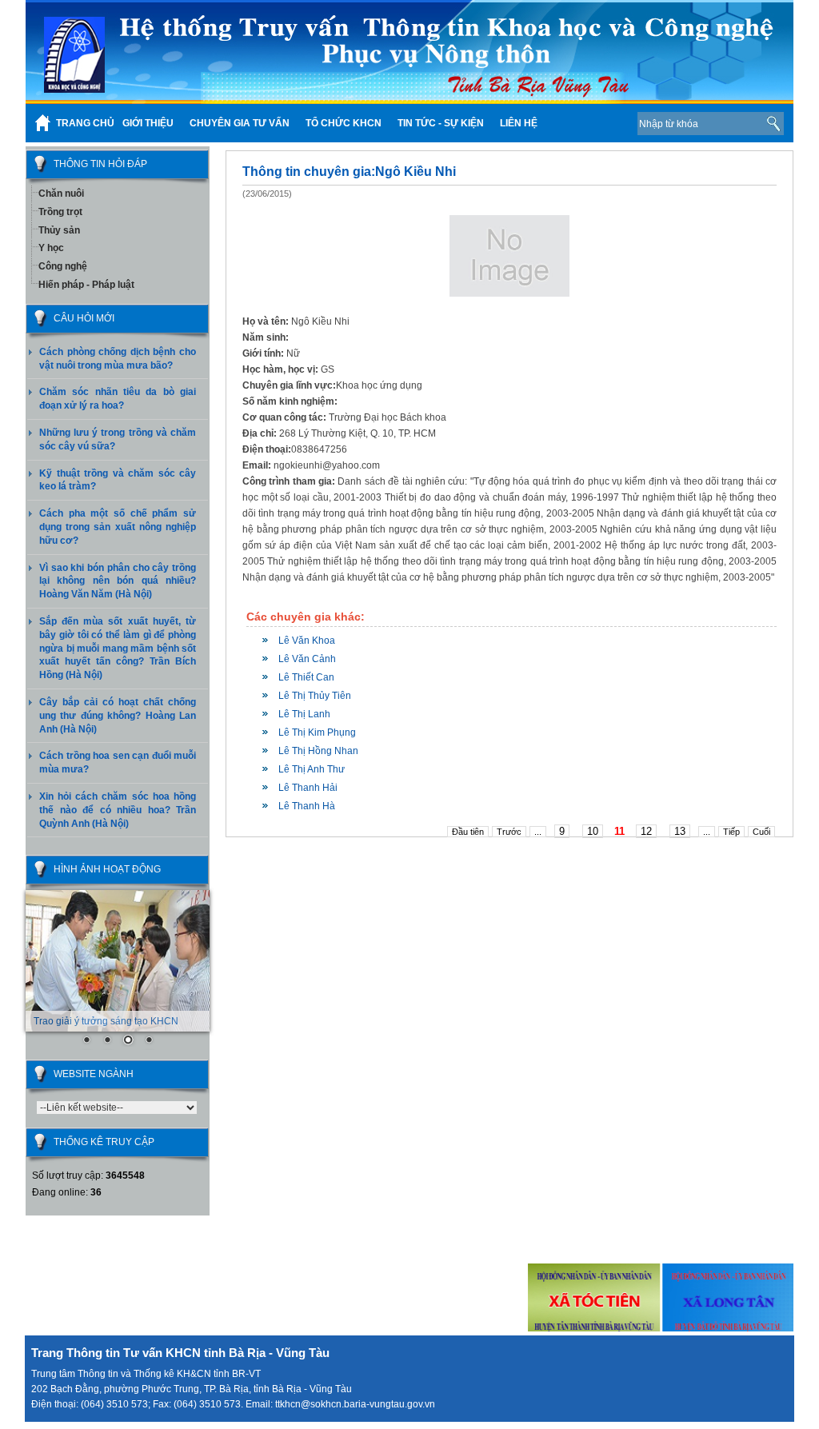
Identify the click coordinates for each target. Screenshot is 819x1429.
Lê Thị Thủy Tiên (314, 695)
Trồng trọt (60, 212)
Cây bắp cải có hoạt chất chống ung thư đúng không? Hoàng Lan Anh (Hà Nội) (117, 716)
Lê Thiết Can (306, 677)
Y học (51, 247)
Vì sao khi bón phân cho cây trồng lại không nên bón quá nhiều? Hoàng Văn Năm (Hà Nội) (117, 581)
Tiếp (731, 831)
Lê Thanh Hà (306, 806)
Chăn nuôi (61, 193)
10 (592, 831)
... (537, 831)
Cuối (761, 831)
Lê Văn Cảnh (307, 659)
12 (646, 831)
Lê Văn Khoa (306, 640)
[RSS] (600, 123)
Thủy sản (59, 230)
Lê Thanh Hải (308, 787)
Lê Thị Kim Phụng (317, 732)
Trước (509, 831)
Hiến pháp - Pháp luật (86, 284)
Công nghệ (62, 266)
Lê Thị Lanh (304, 714)
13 (679, 831)
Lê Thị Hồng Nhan (318, 750)
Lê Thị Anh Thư (311, 769)
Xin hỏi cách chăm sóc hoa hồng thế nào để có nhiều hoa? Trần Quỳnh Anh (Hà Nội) (117, 810)
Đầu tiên (468, 831)
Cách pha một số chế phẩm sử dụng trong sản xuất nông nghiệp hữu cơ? (117, 527)
